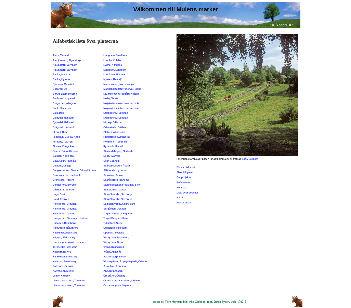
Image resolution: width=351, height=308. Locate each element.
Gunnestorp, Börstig (64, 184)
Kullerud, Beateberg (64, 261)
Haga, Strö (59, 194)
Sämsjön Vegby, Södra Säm (119, 203)
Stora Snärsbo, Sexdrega (117, 194)
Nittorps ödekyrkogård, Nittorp (121, 93)
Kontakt (181, 187)
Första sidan (184, 202)
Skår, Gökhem (111, 160)
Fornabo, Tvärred (63, 141)
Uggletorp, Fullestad (115, 227)
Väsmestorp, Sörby (114, 256)
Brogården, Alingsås (64, 103)
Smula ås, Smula (113, 175)
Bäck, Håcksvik (62, 108)
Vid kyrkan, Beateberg (116, 237)
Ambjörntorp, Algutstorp (67, 60)
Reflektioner (184, 182)
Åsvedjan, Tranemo (114, 266)
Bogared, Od (60, 89)
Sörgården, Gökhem (115, 208)
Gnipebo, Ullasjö (62, 165)
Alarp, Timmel (61, 55)
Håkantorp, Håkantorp (65, 227)
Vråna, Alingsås (112, 251)
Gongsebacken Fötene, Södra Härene (74, 170)
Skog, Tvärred (111, 156)
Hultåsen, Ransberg (64, 223)
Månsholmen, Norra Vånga (118, 84)
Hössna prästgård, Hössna (68, 242)
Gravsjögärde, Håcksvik (67, 175)
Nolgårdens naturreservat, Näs (121, 103)
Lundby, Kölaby (112, 60)
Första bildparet (186, 167)
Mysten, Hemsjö (112, 79)
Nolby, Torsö (110, 98)
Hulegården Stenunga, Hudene (70, 218)
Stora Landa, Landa (114, 189)
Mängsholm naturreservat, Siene (122, 89)
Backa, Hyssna (61, 79)
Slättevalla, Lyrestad (115, 170)
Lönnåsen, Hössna (114, 74)
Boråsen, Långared (64, 98)
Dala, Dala (58, 112)
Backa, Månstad (62, 74)
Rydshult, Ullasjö (113, 146)
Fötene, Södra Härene (65, 151)
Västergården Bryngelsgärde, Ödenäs (125, 261)
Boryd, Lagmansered (65, 93)
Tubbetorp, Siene (113, 223)
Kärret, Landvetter (63, 271)
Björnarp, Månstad (63, 84)
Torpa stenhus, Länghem (117, 213)
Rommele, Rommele (115, 141)
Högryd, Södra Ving (64, 237)
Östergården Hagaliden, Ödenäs (121, 280)
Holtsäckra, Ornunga (65, 203)
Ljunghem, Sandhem (115, 55)
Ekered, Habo (60, 132)
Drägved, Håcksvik (64, 127)
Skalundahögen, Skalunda (118, 151)
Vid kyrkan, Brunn (113, 242)
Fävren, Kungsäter (63, 146)
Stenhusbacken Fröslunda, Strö (121, 184)
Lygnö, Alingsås (112, 65)
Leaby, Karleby (61, 275)
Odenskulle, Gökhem (115, 127)
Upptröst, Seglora (113, 232)
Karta (180, 197)
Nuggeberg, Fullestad (115, 112)
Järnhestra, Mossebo (65, 247)
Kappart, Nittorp (62, 251)
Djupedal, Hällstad (63, 117)
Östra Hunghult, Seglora (117, 285)
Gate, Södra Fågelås (64, 160)
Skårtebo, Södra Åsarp (116, 165)
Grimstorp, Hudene (64, 179)
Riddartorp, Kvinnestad (116, 136)
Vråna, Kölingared (113, 247)
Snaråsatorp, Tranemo (116, 179)
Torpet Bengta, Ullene (115, 218)
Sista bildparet (185, 172)
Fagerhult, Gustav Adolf (66, 136)
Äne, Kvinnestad (112, 271)
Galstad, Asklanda (63, 156)
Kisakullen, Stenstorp (65, 256)
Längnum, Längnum (114, 69)
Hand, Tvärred (61, 199)
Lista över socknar (187, 192)
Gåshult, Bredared (63, 189)
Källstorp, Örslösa (63, 266)
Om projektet (184, 177)
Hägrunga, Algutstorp (65, 232)
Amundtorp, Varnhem (65, 65)
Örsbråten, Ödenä (113, 275)
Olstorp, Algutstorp (114, 132)
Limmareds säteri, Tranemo (68, 280)
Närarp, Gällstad (112, 122)
